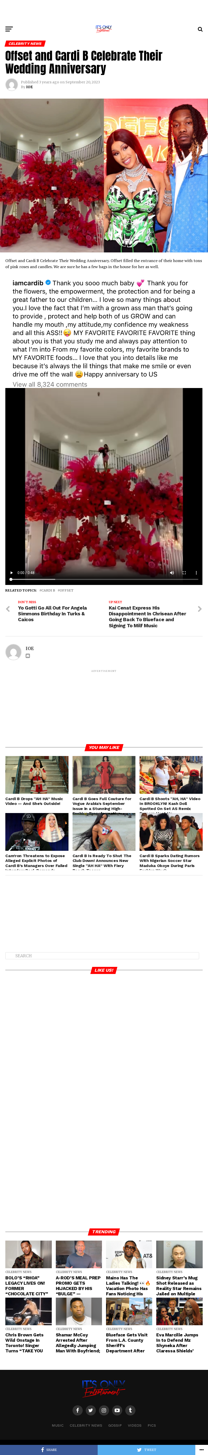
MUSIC (58, 1425)
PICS (152, 1425)
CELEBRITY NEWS (86, 1425)
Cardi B (48, 590)
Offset (67, 590)
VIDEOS (135, 1425)
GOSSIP (115, 1425)
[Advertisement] (104, 11)
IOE (29, 87)
